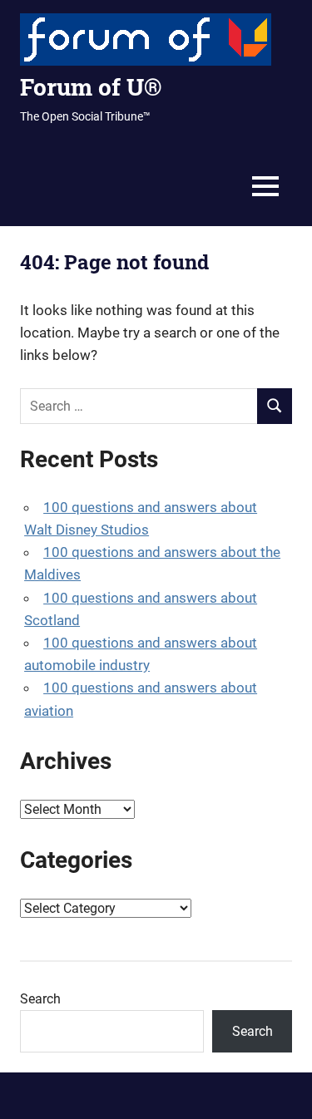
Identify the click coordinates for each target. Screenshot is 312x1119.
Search (40, 999)
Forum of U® (90, 86)
